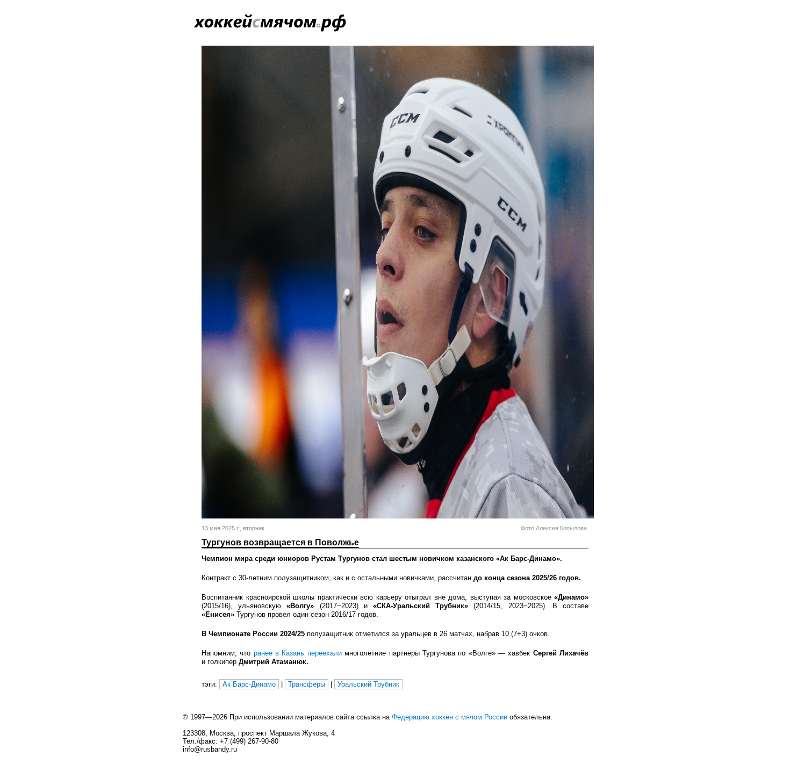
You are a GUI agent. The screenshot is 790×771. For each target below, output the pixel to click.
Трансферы (306, 684)
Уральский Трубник (368, 684)
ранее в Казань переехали (298, 653)
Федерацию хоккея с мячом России (449, 717)
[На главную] (236, 30)
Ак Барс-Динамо (249, 684)
